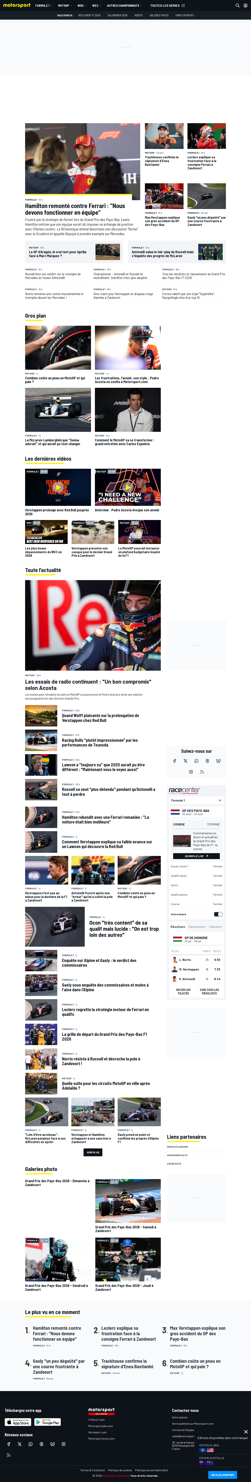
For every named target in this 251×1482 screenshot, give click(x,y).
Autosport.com (97, 1432)
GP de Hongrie (196, 938)
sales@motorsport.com (186, 1436)
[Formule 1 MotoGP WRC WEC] (196, 800)
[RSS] (202, 772)
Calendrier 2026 (117, 15)
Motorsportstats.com (101, 1438)
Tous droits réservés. (144, 1475)
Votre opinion (180, 1417)
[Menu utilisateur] (245, 5)
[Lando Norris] (174, 960)
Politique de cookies (120, 1470)
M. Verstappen (189, 969)
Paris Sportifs (185, 15)
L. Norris (185, 959)
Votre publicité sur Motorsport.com (193, 1423)
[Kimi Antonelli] (174, 979)
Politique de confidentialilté (151, 1470)
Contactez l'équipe (183, 1430)
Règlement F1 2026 (89, 15)
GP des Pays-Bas (195, 811)
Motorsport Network (116, 1475)
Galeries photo (159, 15)
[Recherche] (238, 5)
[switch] (217, 914)
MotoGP (63, 5)
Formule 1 (42, 5)
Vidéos (139, 15)
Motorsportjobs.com (100, 1426)
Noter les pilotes (183, 991)
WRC (81, 5)
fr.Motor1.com (96, 1419)
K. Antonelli (187, 979)
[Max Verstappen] (174, 969)
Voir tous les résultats (209, 991)
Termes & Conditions (92, 1470)
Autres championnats (123, 5)
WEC (95, 5)
